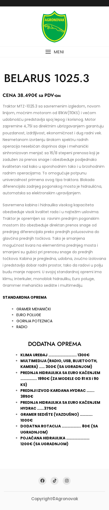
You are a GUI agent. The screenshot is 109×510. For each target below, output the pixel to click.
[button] (54, 51)
